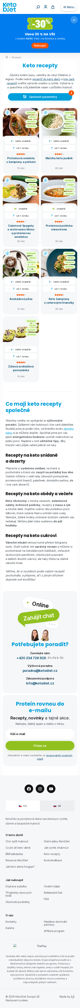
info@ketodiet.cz (40, 683)
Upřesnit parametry (43, 97)
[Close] (74, 20)
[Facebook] (29, 788)
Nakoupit (40, 45)
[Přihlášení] (45, 6)
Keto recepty (52, 854)
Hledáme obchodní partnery (55, 923)
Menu (70, 7)
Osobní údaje (52, 886)
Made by (65, 996)
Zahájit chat (38, 616)
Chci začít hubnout (17, 841)
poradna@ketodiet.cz (40, 670)
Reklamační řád (53, 892)
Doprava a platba (16, 886)
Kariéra (10, 928)
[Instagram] (40, 788)
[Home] (7, 57)
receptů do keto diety (46, 79)
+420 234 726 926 (31, 657)
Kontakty (11, 921)
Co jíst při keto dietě (18, 847)
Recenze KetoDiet (17, 860)
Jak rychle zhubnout (56, 847)
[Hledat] (38, 7)
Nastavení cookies (17, 1000)
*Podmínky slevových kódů (18, 894)
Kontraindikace (53, 860)
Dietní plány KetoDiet (57, 841)
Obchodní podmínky (18, 902)
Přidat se (40, 745)
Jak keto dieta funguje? (20, 866)
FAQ (46, 899)
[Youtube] (51, 788)
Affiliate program (54, 931)
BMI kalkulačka (14, 854)
